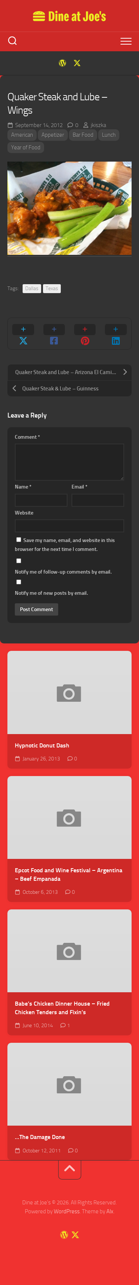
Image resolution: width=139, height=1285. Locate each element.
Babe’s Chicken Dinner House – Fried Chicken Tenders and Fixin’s (62, 1008)
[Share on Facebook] (54, 333)
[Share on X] (23, 333)
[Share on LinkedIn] (115, 333)
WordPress (67, 1211)
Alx (109, 1211)
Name (23, 487)
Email (79, 487)
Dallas (32, 288)
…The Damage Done (40, 1136)
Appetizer (53, 135)
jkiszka (98, 125)
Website (24, 513)
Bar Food (83, 135)
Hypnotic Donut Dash (42, 745)
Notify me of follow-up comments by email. (63, 572)
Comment (27, 437)
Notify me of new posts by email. (51, 593)
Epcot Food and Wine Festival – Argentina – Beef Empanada (68, 874)
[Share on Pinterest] (85, 333)
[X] (77, 63)
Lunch (109, 135)
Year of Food (25, 147)
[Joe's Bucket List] (62, 63)
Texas (52, 288)
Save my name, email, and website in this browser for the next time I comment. (65, 544)
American (22, 135)
